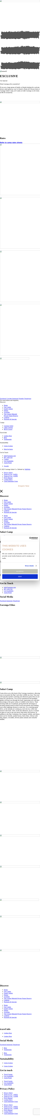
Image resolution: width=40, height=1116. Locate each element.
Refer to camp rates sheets (11, 143)
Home (6, 500)
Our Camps (7, 502)
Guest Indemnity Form (11, 1101)
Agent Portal (8, 1078)
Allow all (20, 571)
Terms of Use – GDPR (11, 1096)
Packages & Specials (10, 512)
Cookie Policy (8, 1100)
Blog (5, 1048)
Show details (29, 566)
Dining (6, 505)
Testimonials (8, 1049)
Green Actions (8, 1063)
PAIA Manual (8, 1098)
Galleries (6, 510)
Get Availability (8, 1076)
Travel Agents (8, 1074)
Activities (7, 507)
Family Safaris (8, 503)
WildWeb (27, 469)
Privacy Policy (8, 1093)
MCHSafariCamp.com (11, 1022)
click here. (22, 400)
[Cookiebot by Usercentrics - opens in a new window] (29, 538)
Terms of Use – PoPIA (11, 1094)
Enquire (5, 97)
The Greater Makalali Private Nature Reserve (18, 509)
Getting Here (8, 1033)
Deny (20, 576)
